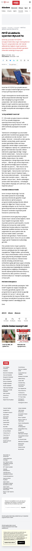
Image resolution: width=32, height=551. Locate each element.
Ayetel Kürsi (6, 410)
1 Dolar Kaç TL (6, 433)
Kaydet (23, 507)
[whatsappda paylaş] (17, 60)
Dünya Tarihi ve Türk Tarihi (22, 420)
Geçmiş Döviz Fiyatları (7, 479)
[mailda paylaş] (21, 60)
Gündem (6, 7)
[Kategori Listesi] (30, 2)
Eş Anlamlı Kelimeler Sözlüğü (23, 433)
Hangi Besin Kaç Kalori (22, 429)
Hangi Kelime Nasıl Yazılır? (23, 436)
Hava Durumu (22, 390)
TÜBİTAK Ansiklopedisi (21, 425)
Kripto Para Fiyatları (8, 400)
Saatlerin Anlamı (7, 412)
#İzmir (10, 313)
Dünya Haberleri (7, 381)
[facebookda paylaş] (3, 60)
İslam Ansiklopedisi (23, 423)
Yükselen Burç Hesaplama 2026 (8, 473)
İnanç (26, 11)
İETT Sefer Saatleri (8, 467)
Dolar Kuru (6, 395)
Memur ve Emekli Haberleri (7, 390)
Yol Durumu (21, 392)
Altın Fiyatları (6, 393)
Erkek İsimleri (21, 447)
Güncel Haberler (7, 375)
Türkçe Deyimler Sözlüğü (7, 459)
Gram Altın (6, 420)
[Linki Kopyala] (28, 60)
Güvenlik (20, 11)
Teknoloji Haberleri (8, 387)
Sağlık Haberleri (7, 383)
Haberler (4, 27)
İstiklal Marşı (21, 378)
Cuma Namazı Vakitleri (22, 373)
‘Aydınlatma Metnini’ (9, 539)
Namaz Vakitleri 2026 (22, 370)
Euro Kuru (5, 397)
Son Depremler (22, 388)
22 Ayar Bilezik (7, 431)
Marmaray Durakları (21, 444)
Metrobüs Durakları (23, 441)
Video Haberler (22, 408)
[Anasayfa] (6, 363)
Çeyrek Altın (6, 422)
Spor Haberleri (7, 379)
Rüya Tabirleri (22, 417)
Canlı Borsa (21, 367)
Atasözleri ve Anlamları (6, 455)
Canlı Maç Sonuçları (6, 438)
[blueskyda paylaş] (10, 60)
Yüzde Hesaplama (8, 476)
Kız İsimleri (21, 449)
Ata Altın (5, 426)
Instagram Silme (22, 402)
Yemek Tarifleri (7, 408)
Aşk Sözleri (6, 414)
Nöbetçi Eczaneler (23, 376)
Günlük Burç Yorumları (21, 385)
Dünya (21, 8)
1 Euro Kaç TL (6, 435)
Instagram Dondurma (21, 399)
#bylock (17, 313)
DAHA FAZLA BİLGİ (10, 542)
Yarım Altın (6, 424)
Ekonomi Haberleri (8, 373)
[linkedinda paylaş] (13, 60)
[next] (29, 338)
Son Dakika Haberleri (6, 367)
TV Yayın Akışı (22, 397)
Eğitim (15, 11)
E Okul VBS (21, 380)
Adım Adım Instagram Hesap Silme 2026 (8, 488)
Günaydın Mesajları (6, 417)
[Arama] (2, 2)
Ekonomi (14, 8)
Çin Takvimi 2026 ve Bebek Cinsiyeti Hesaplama (8, 463)
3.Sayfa (9, 11)
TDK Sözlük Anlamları (21, 411)
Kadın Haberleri (7, 385)
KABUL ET (21, 542)
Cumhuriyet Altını (7, 429)
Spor (26, 8)
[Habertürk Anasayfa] (16, 2)
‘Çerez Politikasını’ (20, 538)
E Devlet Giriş (21, 383)
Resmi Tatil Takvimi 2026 (8, 492)
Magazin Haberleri (8, 377)
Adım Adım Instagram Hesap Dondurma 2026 (8, 483)
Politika (4, 11)
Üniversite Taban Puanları (22, 414)
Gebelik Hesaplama (6, 469)
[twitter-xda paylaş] (6, 60)
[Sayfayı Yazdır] (24, 60)
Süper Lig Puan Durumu (7, 441)
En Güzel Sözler (22, 439)
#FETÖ (4, 313)
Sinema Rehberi (22, 395)
